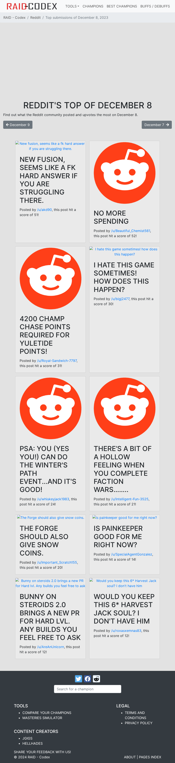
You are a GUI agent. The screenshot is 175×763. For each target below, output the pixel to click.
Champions (93, 6)
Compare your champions (46, 713)
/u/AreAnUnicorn (50, 647)
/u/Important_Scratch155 (57, 562)
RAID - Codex (14, 17)
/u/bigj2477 (120, 299)
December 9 (20, 125)
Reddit (35, 17)
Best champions (122, 6)
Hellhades (32, 743)
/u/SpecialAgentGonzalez (131, 554)
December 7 (154, 125)
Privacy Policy (139, 723)
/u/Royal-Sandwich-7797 (57, 360)
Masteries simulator (42, 718)
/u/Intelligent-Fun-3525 (130, 499)
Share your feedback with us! (42, 752)
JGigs (27, 738)
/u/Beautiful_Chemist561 (130, 231)
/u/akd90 (44, 209)
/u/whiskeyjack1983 (53, 499)
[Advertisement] (87, 68)
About (130, 757)
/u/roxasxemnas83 (126, 630)
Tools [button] (71, 6)
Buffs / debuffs (155, 6)
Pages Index (150, 757)
